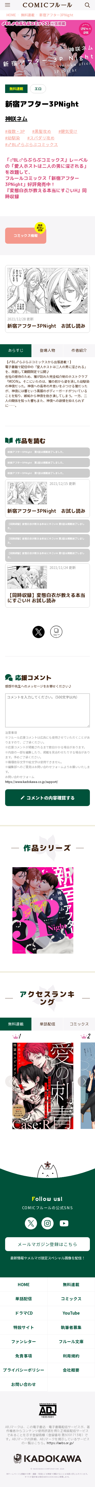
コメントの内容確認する (47, 798)
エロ (38, 88)
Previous (11, 1081)
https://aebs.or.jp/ (60, 1443)
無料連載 (28, 15)
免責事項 (23, 1356)
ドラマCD (24, 1313)
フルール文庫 (71, 1341)
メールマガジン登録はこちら (47, 1244)
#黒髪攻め (41, 131)
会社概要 (71, 1370)
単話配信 (23, 1298)
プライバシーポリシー (23, 1370)
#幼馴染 (12, 138)
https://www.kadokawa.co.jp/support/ (31, 782)
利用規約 (71, 1356)
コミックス (71, 1298)
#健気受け (67, 131)
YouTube (71, 1313)
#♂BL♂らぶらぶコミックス (31, 144)
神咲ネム (16, 118)
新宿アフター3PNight (56, 15)
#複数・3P (15, 131)
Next (84, 1081)
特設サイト (23, 1327)
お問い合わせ (23, 1384)
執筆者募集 (71, 1327)
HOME (11, 15)
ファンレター (23, 1341)
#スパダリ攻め (41, 138)
